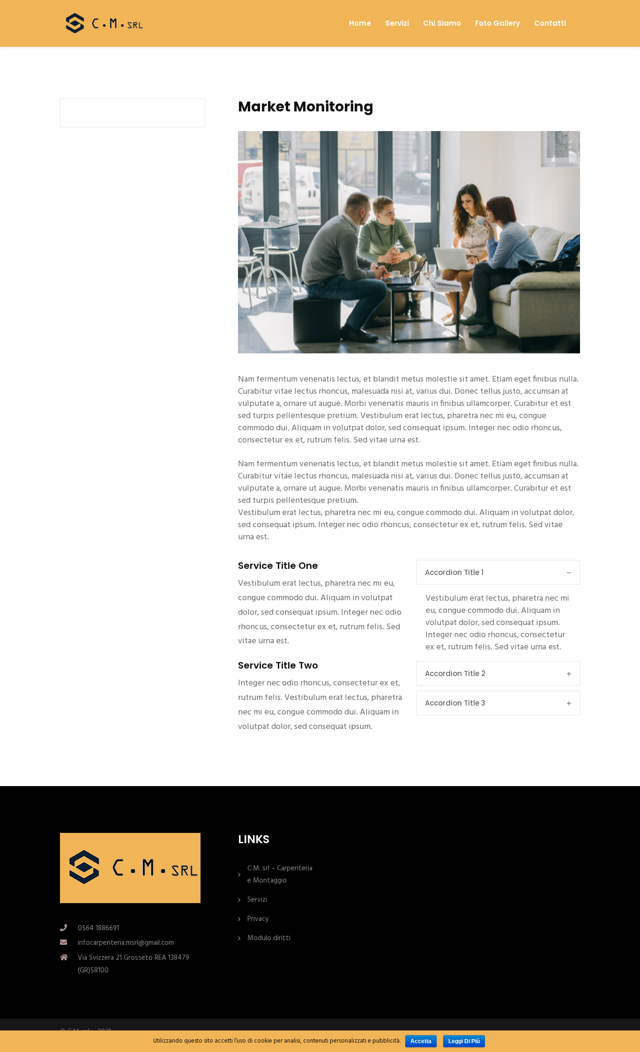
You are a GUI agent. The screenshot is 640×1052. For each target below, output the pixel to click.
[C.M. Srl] (102, 23)
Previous (256, 242)
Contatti (550, 23)
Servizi (397, 23)
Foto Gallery (497, 23)
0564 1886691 (98, 928)
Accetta (421, 1041)
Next (561, 242)
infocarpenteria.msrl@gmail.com (126, 943)
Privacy (257, 919)
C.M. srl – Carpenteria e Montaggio (280, 874)
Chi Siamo (442, 23)
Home (360, 23)
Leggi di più (464, 1041)
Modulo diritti (268, 938)
